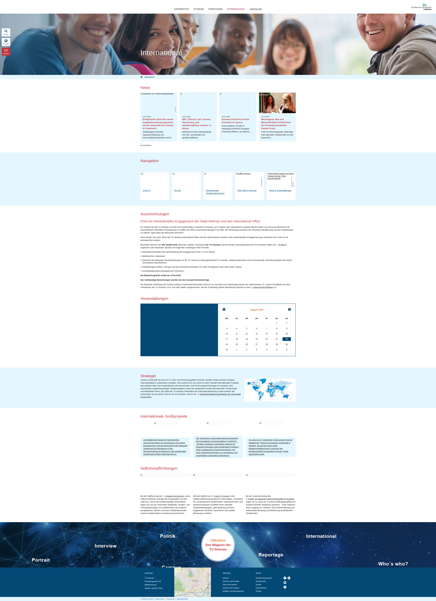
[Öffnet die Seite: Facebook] (285, 578)
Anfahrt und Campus (231, 588)
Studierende (261, 581)
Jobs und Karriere (230, 585)
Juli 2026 (224, 309)
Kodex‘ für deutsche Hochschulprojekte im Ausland (271, 499)
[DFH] (165, 423)
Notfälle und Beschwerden (233, 591)
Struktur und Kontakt (231, 581)
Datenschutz (159, 599)
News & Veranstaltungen (280, 190)
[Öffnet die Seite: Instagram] (285, 587)
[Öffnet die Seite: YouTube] (285, 582)
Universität (181, 9)
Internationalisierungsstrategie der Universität (220, 394)
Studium (198, 9)
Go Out (177, 190)
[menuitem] (233, 578)
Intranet (226, 578)
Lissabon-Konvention (174, 496)
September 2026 (289, 309)
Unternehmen (261, 588)
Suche (6, 34)
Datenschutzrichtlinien (263, 287)
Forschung (215, 9)
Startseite (141, 77)
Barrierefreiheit (182, 599)
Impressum (171, 599)
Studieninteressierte (264, 578)
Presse (258, 591)
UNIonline (256, 9)
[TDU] (270, 423)
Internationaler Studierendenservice (215, 192)
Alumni (258, 585)
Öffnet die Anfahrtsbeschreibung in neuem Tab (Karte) (191, 570)
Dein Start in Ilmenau (247, 190)
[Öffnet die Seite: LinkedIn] (289, 578)
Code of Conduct (221, 496)
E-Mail (282, 245)
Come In (146, 190)
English (6, 44)
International (236, 9)
